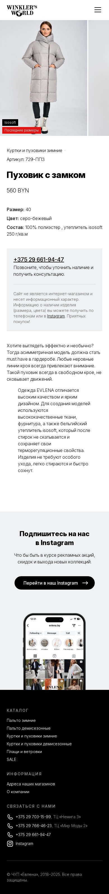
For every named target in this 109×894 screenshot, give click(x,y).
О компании (18, 791)
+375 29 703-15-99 (33, 816)
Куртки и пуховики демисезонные (39, 743)
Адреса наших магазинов (31, 783)
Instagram (56, 316)
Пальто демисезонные (29, 728)
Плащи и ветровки (24, 751)
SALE (11, 759)
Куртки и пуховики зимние (34, 150)
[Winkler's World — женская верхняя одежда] (22, 15)
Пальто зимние (21, 720)
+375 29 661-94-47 (38, 259)
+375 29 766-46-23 (34, 825)
